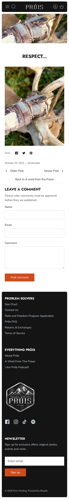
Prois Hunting (20, 490)
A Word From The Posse (20, 361)
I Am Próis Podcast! (17, 367)
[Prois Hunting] (34, 6)
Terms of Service (15, 333)
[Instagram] (16, 422)
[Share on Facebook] (16, 153)
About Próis (12, 355)
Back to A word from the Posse (34, 179)
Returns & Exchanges (18, 327)
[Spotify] (33, 422)
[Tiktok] (24, 422)
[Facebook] (7, 422)
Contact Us (11, 310)
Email (8, 225)
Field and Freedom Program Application (29, 316)
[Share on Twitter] (23, 153)
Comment (11, 243)
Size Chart (11, 304)
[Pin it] (31, 153)
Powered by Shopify (38, 490)
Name (8, 207)
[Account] (53, 7)
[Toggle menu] (7, 7)
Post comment (20, 277)
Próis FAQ (11, 321)
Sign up (15, 472)
